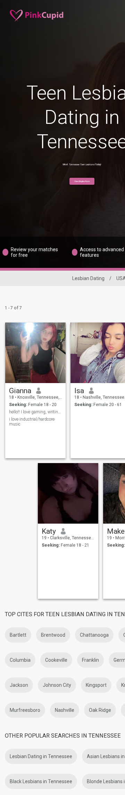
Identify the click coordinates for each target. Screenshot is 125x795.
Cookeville (56, 660)
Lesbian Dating (88, 278)
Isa (79, 391)
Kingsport (96, 685)
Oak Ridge (100, 710)
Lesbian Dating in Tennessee (41, 756)
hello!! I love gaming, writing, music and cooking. (35, 412)
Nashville (64, 710)
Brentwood (53, 635)
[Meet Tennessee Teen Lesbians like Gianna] (35, 353)
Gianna (20, 391)
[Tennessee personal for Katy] (68, 493)
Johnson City (57, 685)
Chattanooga (94, 635)
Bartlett (18, 635)
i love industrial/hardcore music (32, 422)
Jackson (19, 685)
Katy (49, 531)
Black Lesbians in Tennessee (41, 781)
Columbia (20, 660)
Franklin (90, 660)
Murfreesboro (25, 710)
